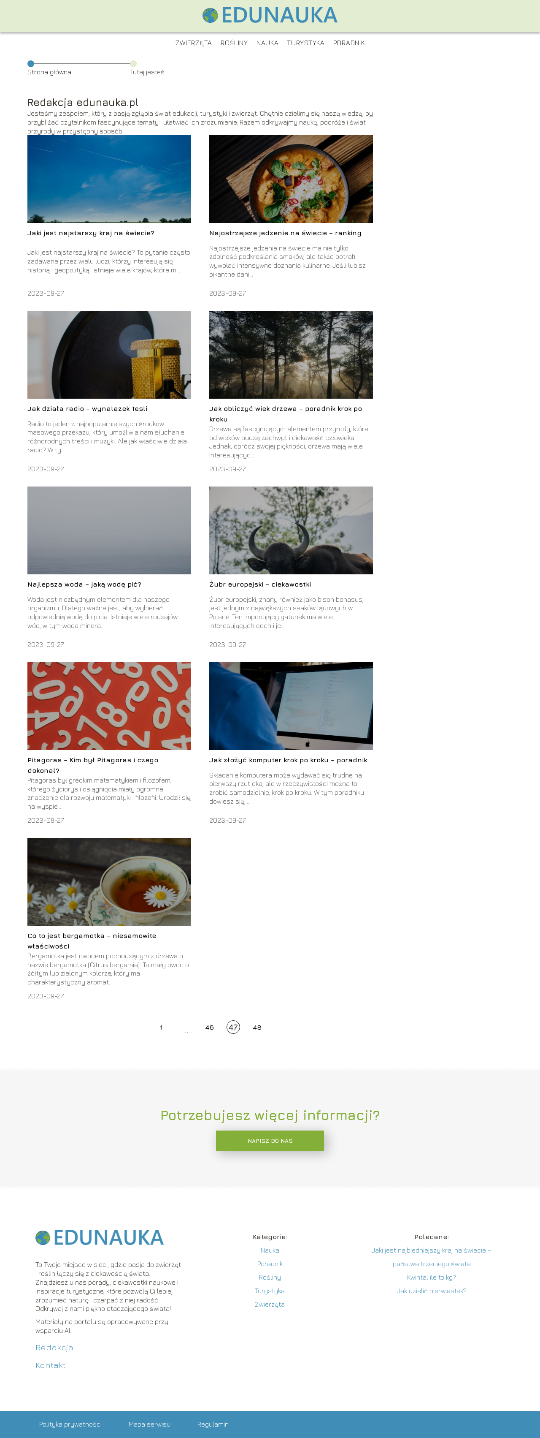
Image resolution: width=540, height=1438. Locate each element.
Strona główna (49, 72)
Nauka (267, 42)
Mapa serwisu (149, 1424)
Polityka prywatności (70, 1424)
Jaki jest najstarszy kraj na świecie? (90, 232)
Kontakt (50, 1365)
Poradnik (349, 42)
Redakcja (54, 1347)
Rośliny (234, 42)
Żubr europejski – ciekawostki (260, 584)
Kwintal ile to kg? (431, 1277)
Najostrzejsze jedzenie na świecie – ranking (285, 232)
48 (257, 1027)
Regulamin (213, 1424)
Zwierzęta (194, 42)
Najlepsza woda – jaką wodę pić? (84, 584)
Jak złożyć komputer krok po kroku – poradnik (288, 760)
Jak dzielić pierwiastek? (432, 1290)
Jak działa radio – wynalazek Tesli (87, 408)
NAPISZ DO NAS (270, 1140)
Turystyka (305, 42)
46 (209, 1027)
